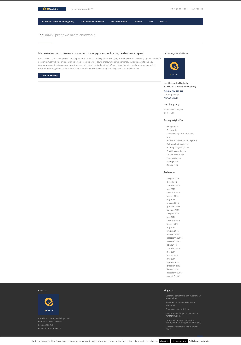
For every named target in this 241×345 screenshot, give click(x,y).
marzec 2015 (173, 224)
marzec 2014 (173, 255)
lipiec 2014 (172, 244)
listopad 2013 (173, 269)
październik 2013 (175, 272)
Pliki (151, 21)
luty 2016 (171, 199)
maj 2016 (171, 189)
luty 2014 (171, 258)
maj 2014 (171, 251)
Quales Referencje (175, 154)
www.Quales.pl (171, 97)
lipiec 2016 (172, 182)
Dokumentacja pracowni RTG (180, 133)
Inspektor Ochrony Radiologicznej (58, 21)
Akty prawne (172, 126)
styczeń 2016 (173, 203)
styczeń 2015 (173, 231)
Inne (169, 137)
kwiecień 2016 (173, 192)
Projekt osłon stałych (176, 151)
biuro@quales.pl (178, 8)
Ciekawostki (172, 130)
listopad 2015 (173, 210)
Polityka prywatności (199, 341)
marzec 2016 (173, 196)
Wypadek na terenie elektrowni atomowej (180, 303)
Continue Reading (49, 75)
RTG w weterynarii (119, 21)
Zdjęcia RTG (172, 165)
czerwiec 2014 (173, 248)
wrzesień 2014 (173, 241)
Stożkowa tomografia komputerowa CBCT (182, 327)
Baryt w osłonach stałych (177, 309)
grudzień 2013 (173, 265)
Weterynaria (172, 161)
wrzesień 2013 (173, 276)
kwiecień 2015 (173, 220)
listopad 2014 (173, 234)
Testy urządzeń (174, 158)
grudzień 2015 (173, 206)
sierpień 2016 (173, 178)
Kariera (138, 21)
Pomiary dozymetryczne (178, 147)
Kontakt (164, 21)
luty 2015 (171, 227)
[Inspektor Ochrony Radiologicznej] (183, 68)
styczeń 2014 (173, 262)
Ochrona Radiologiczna (177, 144)
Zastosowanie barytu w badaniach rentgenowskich (182, 314)
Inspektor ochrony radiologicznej (182, 140)
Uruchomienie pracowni (92, 21)
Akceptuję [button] (164, 341)
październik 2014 (175, 238)
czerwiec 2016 (173, 185)
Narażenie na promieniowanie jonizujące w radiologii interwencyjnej (91, 53)
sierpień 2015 (173, 213)
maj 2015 (171, 217)
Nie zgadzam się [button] (179, 341)
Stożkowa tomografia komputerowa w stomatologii (183, 297)
